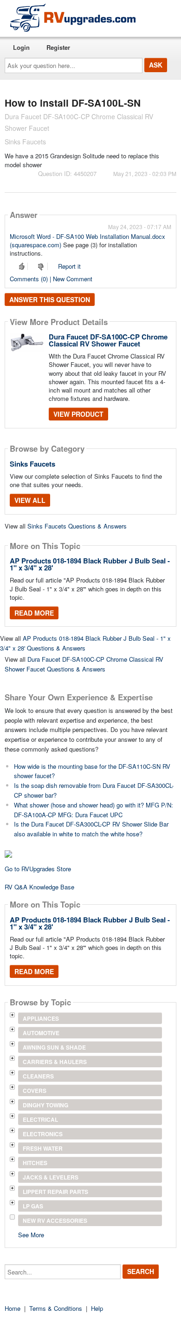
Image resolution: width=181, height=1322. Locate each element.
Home (12, 1308)
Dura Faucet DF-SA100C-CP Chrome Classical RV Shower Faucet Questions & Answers (84, 664)
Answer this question (49, 299)
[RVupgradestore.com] (73, 17)
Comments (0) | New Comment (51, 278)
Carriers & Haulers (55, 1062)
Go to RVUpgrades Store (38, 868)
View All (29, 500)
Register (58, 47)
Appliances (41, 1018)
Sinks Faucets (32, 464)
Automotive (41, 1033)
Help (97, 1308)
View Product (78, 414)
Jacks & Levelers (50, 1177)
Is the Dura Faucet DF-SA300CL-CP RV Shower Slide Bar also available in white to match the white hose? (91, 829)
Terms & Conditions (55, 1308)
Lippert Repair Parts (55, 1191)
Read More (34, 612)
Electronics (43, 1134)
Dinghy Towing (45, 1105)
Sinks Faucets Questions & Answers (77, 526)
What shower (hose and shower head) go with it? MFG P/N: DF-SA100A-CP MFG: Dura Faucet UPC (93, 809)
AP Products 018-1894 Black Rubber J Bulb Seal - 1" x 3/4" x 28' (90, 564)
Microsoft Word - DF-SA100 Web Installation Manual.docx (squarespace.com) (87, 240)
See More (31, 1234)
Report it (69, 266)
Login (21, 47)
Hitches (35, 1163)
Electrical (40, 1119)
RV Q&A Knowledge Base (39, 886)
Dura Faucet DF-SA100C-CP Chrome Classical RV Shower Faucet (108, 340)
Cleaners (38, 1076)
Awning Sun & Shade (54, 1047)
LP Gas (33, 1206)
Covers (34, 1090)
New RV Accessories (55, 1220)
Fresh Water (43, 1148)
